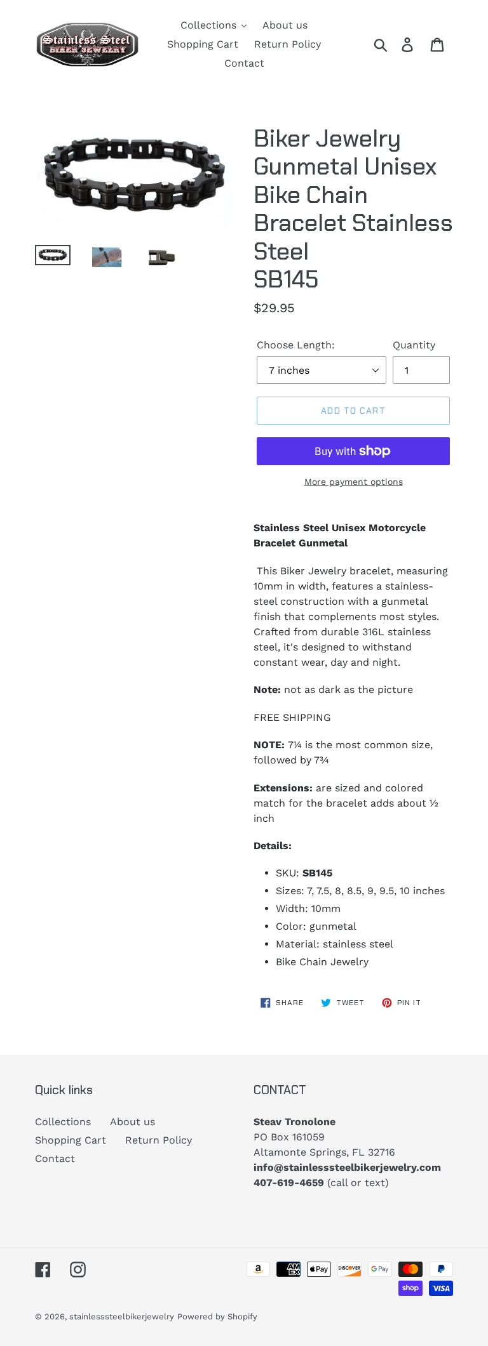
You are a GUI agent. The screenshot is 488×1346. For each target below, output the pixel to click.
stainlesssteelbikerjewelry (121, 1316)
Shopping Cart (70, 1140)
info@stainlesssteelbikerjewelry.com (347, 1167)
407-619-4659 (289, 1183)
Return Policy (158, 1140)
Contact (55, 1158)
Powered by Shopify (217, 1316)
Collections (63, 1122)
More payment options (353, 482)
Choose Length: (296, 345)
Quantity (414, 345)
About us (132, 1122)
